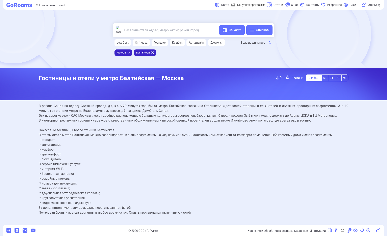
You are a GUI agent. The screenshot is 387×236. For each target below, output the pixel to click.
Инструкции (318, 230)
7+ (331, 78)
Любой (313, 78)
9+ (344, 78)
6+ (325, 78)
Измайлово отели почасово (251, 120)
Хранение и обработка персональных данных (278, 230)
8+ (338, 78)
